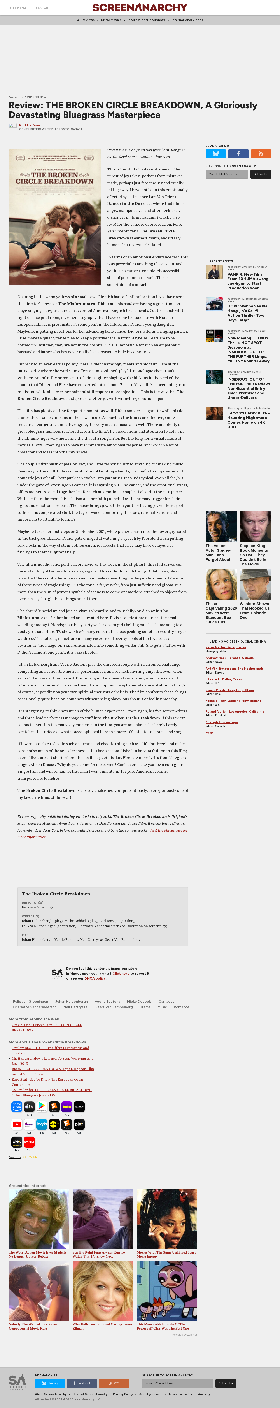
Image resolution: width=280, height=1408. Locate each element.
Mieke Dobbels (139, 1001)
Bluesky (53, 1383)
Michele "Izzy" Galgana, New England (234, 701)
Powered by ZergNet (184, 1334)
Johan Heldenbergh (71, 1001)
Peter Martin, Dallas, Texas (226, 647)
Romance (181, 1007)
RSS (116, 1383)
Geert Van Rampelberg (113, 1007)
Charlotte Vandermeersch (34, 1007)
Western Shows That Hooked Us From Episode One (255, 611)
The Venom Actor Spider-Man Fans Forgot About (218, 553)
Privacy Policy (123, 1394)
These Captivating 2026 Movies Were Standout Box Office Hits (221, 613)
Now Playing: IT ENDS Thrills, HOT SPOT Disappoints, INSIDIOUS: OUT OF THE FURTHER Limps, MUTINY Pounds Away (249, 349)
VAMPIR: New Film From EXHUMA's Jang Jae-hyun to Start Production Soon (248, 281)
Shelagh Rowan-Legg (222, 722)
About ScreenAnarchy (50, 1394)
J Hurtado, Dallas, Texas (224, 679)
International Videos (187, 20)
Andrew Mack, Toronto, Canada (230, 658)
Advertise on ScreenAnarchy (189, 1394)
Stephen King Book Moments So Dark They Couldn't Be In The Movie (254, 555)
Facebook (84, 1383)
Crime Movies (111, 20)
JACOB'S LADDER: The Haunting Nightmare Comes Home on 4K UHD (249, 420)
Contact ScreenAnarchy (89, 1394)
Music (162, 1007)
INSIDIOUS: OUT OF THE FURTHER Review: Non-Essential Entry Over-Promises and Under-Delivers (249, 388)
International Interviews (146, 20)
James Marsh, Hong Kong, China (230, 690)
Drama (145, 1007)
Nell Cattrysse (75, 1007)
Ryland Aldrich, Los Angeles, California (235, 711)
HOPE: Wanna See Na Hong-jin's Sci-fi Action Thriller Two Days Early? (247, 313)
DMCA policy (95, 978)
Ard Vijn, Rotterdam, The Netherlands (234, 669)
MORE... (211, 733)
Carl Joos (166, 1001)
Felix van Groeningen (30, 1001)
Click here (121, 973)
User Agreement (151, 1394)
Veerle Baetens (107, 1001)
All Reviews (85, 20)
